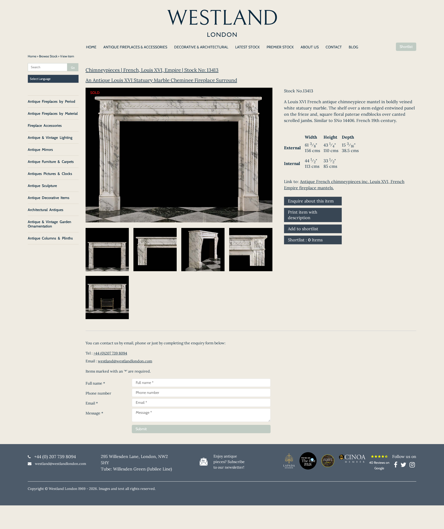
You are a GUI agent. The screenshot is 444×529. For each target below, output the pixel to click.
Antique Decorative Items (48, 198)
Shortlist (406, 46)
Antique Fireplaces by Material (53, 113)
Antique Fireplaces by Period (51, 101)
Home (32, 56)
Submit (141, 429)
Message (94, 413)
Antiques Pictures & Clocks (50, 173)
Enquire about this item (311, 201)
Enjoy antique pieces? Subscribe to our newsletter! (229, 462)
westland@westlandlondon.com (125, 361)
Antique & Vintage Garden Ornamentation (49, 224)
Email (92, 403)
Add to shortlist (303, 228)
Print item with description (302, 214)
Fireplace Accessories (45, 125)
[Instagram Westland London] (412, 465)
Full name (95, 383)
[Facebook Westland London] (397, 465)
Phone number (98, 393)
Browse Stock (48, 56)
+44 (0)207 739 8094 (110, 353)
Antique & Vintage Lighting (50, 137)
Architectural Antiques (45, 210)
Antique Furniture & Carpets (51, 161)
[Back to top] (434, 519)
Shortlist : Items (305, 240)
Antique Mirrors (40, 149)
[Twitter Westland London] (405, 465)
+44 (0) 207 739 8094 (55, 456)
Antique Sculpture (42, 186)
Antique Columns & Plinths (50, 238)
